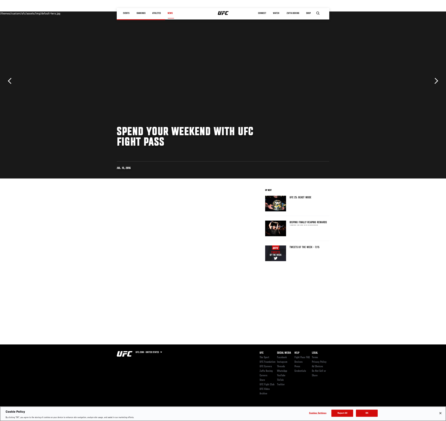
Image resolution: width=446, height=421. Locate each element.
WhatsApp (282, 371)
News (170, 13)
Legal (315, 353)
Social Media (284, 353)
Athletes (156, 13)
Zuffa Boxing (293, 13)
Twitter (281, 384)
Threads (281, 366)
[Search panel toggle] (318, 13)
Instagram (282, 362)
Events (126, 13)
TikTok (280, 380)
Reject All (342, 413)
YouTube (281, 375)
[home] (223, 13)
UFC (261, 353)
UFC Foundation (267, 362)
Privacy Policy (319, 362)
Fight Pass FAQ (302, 357)
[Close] (440, 413)
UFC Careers (266, 366)
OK (367, 413)
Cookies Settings (317, 413)
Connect (262, 13)
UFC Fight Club (267, 384)
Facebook (282, 357)
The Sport (264, 357)
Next (435, 81)
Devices (298, 362)
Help (296, 353)
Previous (11, 81)
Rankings (141, 13)
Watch (276, 13)
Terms (315, 357)
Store (262, 380)
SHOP (308, 13)
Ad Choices (317, 366)
